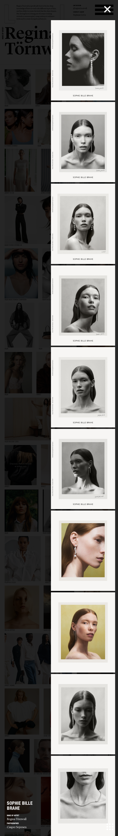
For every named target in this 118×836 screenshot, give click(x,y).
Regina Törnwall (16, 819)
